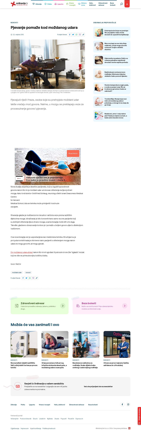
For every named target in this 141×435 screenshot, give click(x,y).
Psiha (49, 4)
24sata (56, 419)
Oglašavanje (15, 428)
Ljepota (60, 4)
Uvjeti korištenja (35, 428)
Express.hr (79, 419)
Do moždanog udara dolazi (22, 252)
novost (28, 272)
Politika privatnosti (49, 428)
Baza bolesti (93, 405)
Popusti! (63, 419)
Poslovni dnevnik (25, 419)
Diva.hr (35, 419)
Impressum (25, 428)
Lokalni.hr (42, 419)
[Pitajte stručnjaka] (139, 416)
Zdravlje (39, 4)
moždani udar (17, 272)
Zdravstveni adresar (76, 405)
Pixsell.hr (71, 419)
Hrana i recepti (44, 405)
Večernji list (14, 419)
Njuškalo (50, 419)
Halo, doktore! (59, 405)
